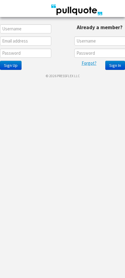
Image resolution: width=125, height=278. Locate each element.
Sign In (115, 65)
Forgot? (89, 63)
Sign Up (11, 65)
